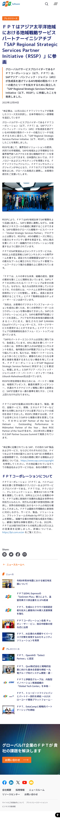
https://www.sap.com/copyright (37, 460)
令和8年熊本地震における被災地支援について (34, 582)
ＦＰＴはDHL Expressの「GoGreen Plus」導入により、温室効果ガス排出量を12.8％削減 (34, 597)
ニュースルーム (37, 789)
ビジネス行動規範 (9, 806)
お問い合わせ (12, 760)
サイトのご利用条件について (13, 802)
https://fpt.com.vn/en (13, 532)
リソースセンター (11, 794)
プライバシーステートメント (37, 802)
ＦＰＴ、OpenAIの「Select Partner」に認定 (31, 656)
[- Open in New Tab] (4, 782)
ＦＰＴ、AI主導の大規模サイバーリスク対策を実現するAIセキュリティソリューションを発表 (34, 637)
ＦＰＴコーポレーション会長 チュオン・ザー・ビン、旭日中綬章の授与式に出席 (34, 624)
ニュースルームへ (15, 564)
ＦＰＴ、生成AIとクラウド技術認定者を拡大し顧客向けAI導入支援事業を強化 (34, 610)
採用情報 (20, 789)
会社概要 (6, 789)
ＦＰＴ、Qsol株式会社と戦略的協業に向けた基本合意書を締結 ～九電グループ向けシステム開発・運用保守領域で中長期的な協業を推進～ (34, 669)
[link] (11, 5)
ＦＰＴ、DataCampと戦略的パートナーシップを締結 (34, 708)
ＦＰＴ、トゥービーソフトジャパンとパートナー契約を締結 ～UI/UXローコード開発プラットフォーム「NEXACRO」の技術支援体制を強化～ (34, 696)
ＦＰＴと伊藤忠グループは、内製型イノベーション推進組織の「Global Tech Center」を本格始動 (34, 683)
